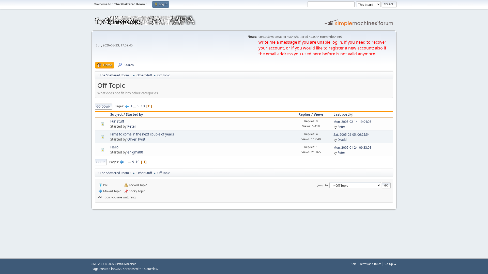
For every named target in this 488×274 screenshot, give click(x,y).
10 (143, 106)
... (135, 106)
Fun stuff (117, 121)
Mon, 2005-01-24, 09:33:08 (352, 147)
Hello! (114, 147)
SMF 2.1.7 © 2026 (103, 263)
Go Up (100, 162)
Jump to (322, 185)
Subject (116, 114)
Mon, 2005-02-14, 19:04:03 (352, 121)
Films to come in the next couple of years (142, 134)
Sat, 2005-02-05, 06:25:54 (351, 134)
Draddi (342, 140)
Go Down (103, 106)
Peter (131, 126)
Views (319, 114)
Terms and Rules (370, 264)
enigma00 (135, 152)
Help (353, 264)
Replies (304, 114)
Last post (341, 114)
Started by (134, 114)
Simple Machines (125, 263)
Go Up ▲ (390, 264)
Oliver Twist (136, 139)
